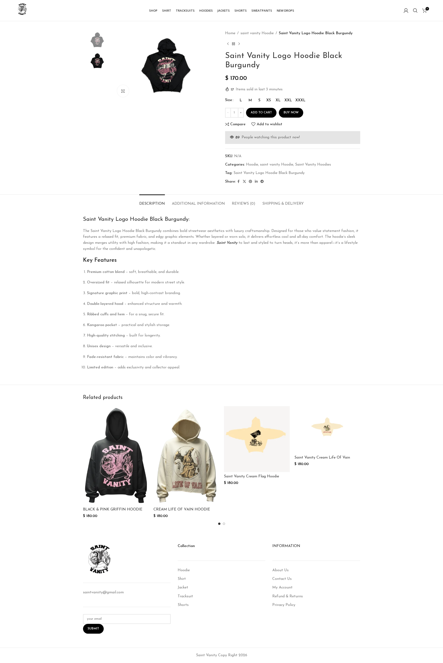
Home (230, 33)
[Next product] (239, 44)
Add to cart (261, 112)
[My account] (406, 10)
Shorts (183, 605)
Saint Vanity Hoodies (313, 165)
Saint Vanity (227, 243)
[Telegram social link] (262, 181)
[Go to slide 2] (224, 524)
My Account (282, 587)
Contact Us (282, 579)
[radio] (241, 100)
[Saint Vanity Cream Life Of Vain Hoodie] (327, 429)
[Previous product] (228, 44)
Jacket (183, 587)
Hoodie (252, 165)
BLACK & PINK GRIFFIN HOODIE (112, 509)
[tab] (152, 201)
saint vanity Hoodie (257, 33)
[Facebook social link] (238, 181)
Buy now (291, 112)
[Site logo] (22, 10)
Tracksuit (185, 596)
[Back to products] (233, 44)
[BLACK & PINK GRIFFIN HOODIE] (116, 455)
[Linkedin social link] (256, 181)
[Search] (415, 10)
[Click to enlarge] (123, 91)
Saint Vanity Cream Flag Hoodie (251, 476)
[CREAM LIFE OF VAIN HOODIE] (186, 455)
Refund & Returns (287, 596)
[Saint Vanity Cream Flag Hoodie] (257, 439)
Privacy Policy (283, 605)
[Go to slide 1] (219, 524)
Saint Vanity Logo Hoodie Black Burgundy (269, 173)
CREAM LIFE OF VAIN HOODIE (181, 509)
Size (228, 100)
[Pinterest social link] (250, 181)
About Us (280, 570)
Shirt (182, 579)
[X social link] (244, 181)
